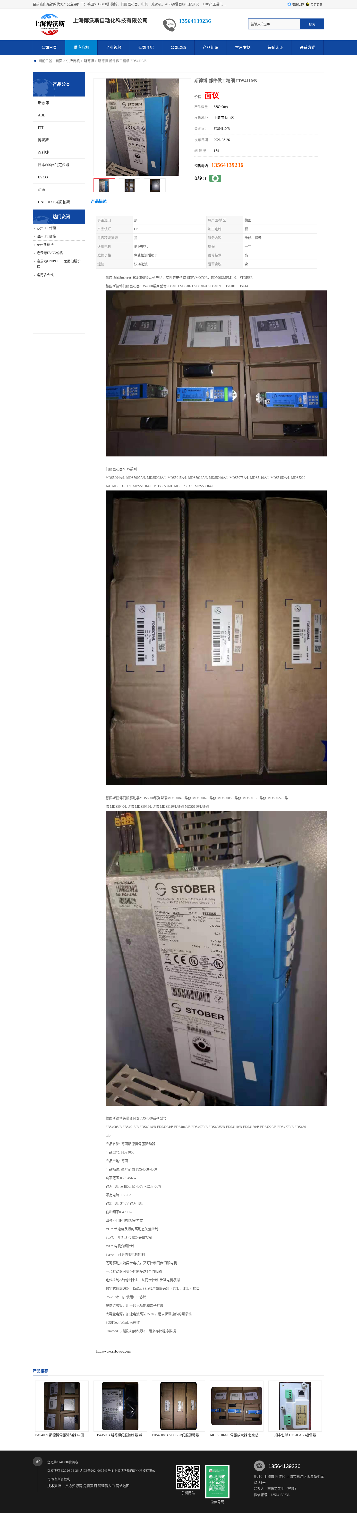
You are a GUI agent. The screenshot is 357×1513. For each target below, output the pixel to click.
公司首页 (49, 47)
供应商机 (81, 47)
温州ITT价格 (46, 236)
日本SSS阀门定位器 (53, 165)
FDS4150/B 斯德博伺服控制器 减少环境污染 (68, 1435)
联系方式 (307, 47)
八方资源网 (73, 1486)
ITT (40, 128)
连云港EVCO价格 (50, 253)
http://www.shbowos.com (113, 1351)
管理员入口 (106, 1486)
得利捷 (43, 152)
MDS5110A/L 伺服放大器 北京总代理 (179, 1435)
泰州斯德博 (45, 244)
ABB (41, 115)
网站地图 (122, 1486)
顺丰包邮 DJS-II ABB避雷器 (237, 1435)
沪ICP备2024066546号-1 (96, 1470)
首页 (59, 61)
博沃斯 (43, 140)
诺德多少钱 (45, 275)
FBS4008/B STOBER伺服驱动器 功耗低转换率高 (129, 1435)
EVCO (43, 177)
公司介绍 (146, 47)
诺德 (41, 190)
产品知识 (210, 47)
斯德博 (89, 61)
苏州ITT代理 (46, 228)
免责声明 (90, 1486)
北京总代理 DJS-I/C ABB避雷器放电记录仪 (300, 1435)
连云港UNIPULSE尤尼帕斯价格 (59, 264)
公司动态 (178, 47)
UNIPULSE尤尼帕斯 (54, 202)
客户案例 (243, 47)
